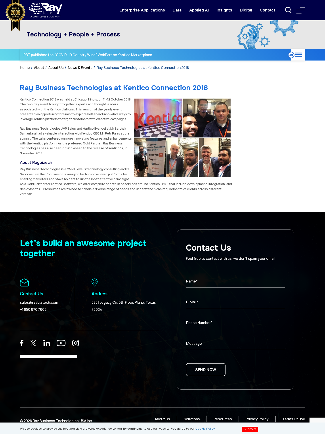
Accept (250, 429)
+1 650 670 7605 (33, 309)
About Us (56, 67)
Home (25, 67)
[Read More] (21, 343)
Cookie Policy (205, 428)
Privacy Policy (257, 419)
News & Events (80, 67)
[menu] (300, 10)
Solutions (192, 419)
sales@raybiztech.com (39, 302)
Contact (267, 10)
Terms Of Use (293, 419)
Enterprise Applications (142, 10)
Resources (223, 419)
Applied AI (199, 10)
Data (177, 10)
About (39, 67)
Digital (246, 10)
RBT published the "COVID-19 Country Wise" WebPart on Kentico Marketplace (87, 54)
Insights (224, 10)
